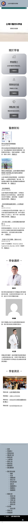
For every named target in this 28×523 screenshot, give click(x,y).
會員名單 (9, 457)
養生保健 (12, 502)
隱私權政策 (10, 467)
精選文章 (9, 494)
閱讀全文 (14, 154)
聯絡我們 (9, 465)
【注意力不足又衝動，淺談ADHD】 (11, 239)
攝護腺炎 (12, 488)
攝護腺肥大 (13, 486)
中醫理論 (12, 498)
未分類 (9, 506)
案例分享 (12, 504)
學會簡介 (14, 62)
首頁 (8, 449)
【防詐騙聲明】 (5, 188)
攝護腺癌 (12, 490)
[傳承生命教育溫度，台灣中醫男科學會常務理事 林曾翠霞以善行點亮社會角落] (6, 164)
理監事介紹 (14, 107)
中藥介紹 (12, 500)
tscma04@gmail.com (15, 405)
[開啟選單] (26, 8)
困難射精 (12, 477)
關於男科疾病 (11, 471)
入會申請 (9, 459)
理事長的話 (14, 84)
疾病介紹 (12, 496)
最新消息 (9, 463)
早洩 (11, 475)
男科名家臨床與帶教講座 (8, 143)
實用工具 (9, 461)
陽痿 (11, 473)
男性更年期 (13, 482)
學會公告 (9, 510)
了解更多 (14, 70)
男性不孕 (12, 479)
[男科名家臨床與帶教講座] (6, 137)
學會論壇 (9, 512)
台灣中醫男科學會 (13, 3)
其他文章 (12, 508)
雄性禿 (12, 484)
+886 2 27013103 (14, 396)
